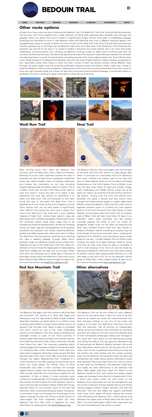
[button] (40, 22)
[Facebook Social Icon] (128, 8)
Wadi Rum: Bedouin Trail (56, 262)
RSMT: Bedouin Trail (61, 405)
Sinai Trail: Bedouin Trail (114, 262)
